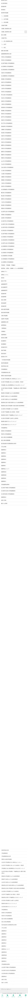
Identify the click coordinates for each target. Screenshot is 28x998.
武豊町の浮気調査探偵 (6, 129)
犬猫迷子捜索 (4, 25)
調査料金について (6, 949)
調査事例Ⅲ (4, 940)
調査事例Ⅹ (4, 961)
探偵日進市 (3, 353)
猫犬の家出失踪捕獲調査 (7, 918)
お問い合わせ (20, 996)
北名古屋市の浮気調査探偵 (7, 167)
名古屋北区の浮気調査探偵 (7, 230)
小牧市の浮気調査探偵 (6, 104)
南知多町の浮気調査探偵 (6, 126)
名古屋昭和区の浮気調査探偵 (7, 75)
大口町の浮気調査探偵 (6, 170)
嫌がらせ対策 (5, 982)
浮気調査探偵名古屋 (6, 856)
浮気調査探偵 (5, 853)
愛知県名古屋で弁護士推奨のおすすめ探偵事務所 (13, 885)
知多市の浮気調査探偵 (6, 82)
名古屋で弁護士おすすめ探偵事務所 (10, 882)
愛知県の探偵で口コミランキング (9, 903)
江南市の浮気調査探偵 (6, 183)
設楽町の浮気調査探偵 (6, 217)
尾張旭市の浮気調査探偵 (6, 107)
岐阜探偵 (3, 9)
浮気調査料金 (5, 909)
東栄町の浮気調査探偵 (6, 205)
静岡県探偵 (3, 325)
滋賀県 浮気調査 (5, 318)
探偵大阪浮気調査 (5, 309)
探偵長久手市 (4, 356)
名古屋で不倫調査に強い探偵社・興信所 (11, 894)
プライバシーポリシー (6, 989)
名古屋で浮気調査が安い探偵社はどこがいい (12, 862)
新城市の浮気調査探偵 (7, 912)
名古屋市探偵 (4, 3)
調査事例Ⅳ (4, 936)
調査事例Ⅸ (4, 958)
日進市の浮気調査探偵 (6, 72)
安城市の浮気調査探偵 (6, 85)
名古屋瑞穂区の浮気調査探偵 (7, 189)
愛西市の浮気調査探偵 (6, 145)
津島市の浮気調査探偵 (6, 148)
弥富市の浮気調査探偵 (6, 142)
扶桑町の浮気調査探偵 (6, 176)
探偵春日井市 (4, 347)
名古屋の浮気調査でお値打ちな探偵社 (10, 900)
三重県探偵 (3, 328)
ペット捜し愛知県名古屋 (6, 41)
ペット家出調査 (4, 22)
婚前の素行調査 (4, 50)
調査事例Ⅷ (4, 955)
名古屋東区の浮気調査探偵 (7, 66)
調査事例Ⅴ (4, 933)
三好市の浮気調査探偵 (6, 202)
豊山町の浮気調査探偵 (6, 195)
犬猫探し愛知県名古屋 (6, 28)
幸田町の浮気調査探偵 (6, 214)
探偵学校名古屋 (5, 850)
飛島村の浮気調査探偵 (6, 208)
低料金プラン (4, 271)
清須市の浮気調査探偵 (6, 186)
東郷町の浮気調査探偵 (6, 180)
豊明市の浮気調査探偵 (6, 199)
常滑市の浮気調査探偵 (6, 60)
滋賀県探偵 (3, 334)
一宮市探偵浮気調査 (5, 359)
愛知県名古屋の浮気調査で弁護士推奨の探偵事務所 (13, 888)
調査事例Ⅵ (4, 930)
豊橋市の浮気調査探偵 (6, 154)
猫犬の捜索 (3, 34)
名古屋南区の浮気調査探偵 (7, 236)
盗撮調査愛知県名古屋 (6, 53)
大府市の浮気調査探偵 (6, 88)
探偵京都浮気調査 (5, 312)
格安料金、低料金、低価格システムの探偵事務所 (12, 268)
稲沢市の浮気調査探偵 (6, 139)
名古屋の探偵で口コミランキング (9, 906)
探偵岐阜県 (3, 6)
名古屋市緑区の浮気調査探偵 (8, 973)
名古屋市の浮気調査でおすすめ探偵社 (10, 891)
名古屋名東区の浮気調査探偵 (7, 69)
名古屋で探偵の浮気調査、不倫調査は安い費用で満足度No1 (14, 872)
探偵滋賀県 (3, 303)
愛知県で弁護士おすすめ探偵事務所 (10, 879)
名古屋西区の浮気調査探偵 (7, 262)
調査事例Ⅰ (4, 946)
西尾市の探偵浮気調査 (7, 859)
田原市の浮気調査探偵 (7, 915)
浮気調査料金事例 (6, 964)
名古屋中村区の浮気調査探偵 (7, 227)
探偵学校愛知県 (4, 363)
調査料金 (7, 996)
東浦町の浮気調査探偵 (6, 79)
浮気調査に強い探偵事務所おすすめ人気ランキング (13, 868)
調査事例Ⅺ (4, 976)
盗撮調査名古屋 (4, 322)
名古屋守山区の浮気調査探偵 (7, 211)
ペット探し (3, 47)
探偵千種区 (3, 350)
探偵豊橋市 (3, 344)
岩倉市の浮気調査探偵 (6, 135)
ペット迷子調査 (4, 19)
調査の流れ (13, 996)
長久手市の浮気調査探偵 (6, 123)
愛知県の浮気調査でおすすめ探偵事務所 (11, 876)
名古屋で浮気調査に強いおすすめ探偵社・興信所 (13, 865)
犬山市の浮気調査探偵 (6, 164)
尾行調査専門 (4, 287)
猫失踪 (2, 277)
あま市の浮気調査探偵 (6, 161)
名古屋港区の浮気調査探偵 (7, 252)
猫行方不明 (3, 281)
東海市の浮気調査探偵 (6, 113)
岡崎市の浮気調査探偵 (6, 157)
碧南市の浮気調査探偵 (6, 101)
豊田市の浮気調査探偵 (6, 151)
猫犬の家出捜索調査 (6, 921)
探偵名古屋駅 (4, 337)
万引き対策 (4, 927)
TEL (25, 996)
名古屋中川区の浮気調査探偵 (7, 224)
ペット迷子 (3, 44)
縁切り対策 (4, 979)
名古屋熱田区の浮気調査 (6, 255)
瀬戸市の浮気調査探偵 (6, 116)
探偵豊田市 (3, 340)
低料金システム (4, 274)
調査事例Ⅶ (4, 952)
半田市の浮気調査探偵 (6, 57)
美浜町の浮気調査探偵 (6, 132)
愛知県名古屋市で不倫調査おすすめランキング (12, 897)
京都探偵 (3, 331)
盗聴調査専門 (4, 284)
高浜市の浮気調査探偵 (6, 98)
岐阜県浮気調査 (4, 12)
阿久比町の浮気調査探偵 (6, 94)
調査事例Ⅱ (4, 943)
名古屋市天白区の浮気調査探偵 (9, 970)
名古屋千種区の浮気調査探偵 (7, 63)
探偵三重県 (3, 299)
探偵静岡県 (3, 296)
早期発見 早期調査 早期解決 (8, 265)
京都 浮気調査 (4, 315)
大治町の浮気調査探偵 (6, 173)
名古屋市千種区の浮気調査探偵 (9, 967)
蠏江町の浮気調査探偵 (6, 192)
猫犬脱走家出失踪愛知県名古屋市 (9, 924)
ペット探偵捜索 (4, 16)
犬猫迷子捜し (4, 38)
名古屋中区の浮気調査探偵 (7, 221)
